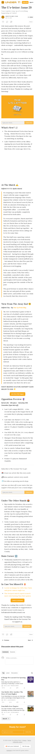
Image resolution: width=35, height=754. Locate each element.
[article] (17, 683)
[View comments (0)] (7, 21)
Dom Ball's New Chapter (10, 706)
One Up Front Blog (19, 308)
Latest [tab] (8, 673)
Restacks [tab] (12, 652)
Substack (9, 750)
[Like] (3, 21)
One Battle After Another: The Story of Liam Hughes (12, 693)
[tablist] (8, 652)
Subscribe (25, 2)
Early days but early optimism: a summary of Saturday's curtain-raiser (12, 682)
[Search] (32, 673)
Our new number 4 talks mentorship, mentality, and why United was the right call (13, 709)
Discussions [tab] (14, 673)
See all (5, 718)
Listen (31, 17)
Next (29, 640)
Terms (29, 740)
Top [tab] (3, 673)
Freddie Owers (15, 685)
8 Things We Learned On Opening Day (13, 679)
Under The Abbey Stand (11, 16)
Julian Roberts (11, 700)
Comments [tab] (5, 652)
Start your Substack (13, 746)
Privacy (24, 740)
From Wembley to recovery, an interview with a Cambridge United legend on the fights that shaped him (13, 697)
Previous (6, 640)
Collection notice (17, 742)
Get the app (25, 746)
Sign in (31, 2)
